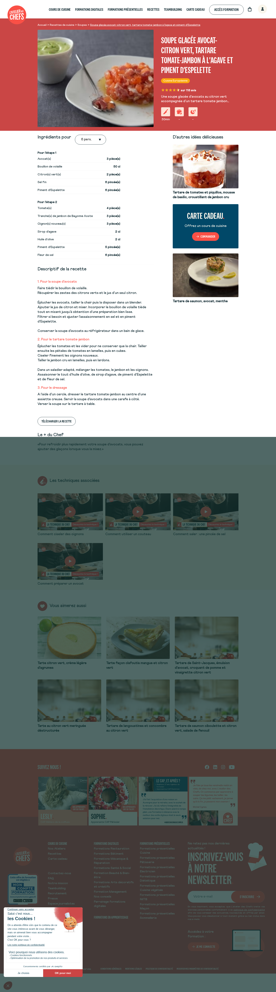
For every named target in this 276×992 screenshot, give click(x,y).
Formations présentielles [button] (125, 9)
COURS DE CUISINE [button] (60, 9)
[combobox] (81, 140)
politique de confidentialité (249, 910)
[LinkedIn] (215, 767)
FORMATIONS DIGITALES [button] (89, 9)
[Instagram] (223, 767)
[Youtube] (232, 767)
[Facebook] (207, 767)
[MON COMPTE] (258, 9)
